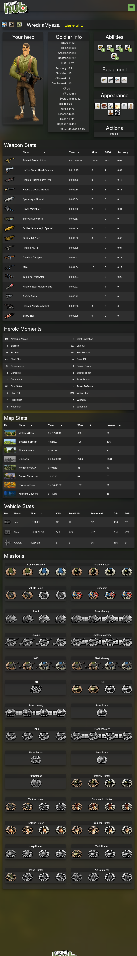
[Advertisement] (68, 899)
